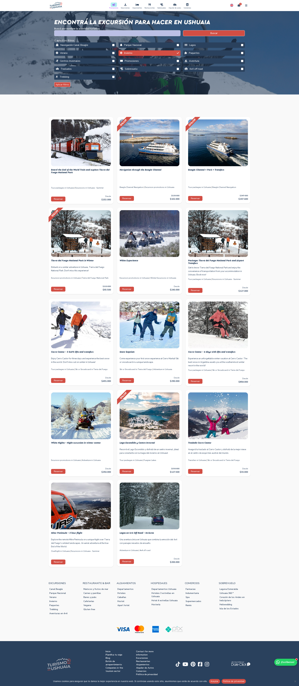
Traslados (66, 69)
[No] (295, 681)
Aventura (193, 61)
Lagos (192, 45)
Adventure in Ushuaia (162, 369)
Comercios (187, 8)
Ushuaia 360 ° (227, 593)
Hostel (120, 601)
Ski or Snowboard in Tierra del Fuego (91, 369)
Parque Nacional (132, 45)
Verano (63, 53)
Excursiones (125, 8)
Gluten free (89, 609)
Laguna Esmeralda (229, 589)
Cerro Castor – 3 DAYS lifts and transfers (72, 352)
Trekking (64, 77)
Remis (189, 605)
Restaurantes (150, 8)
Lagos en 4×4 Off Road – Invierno (137, 533)
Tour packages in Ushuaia (62, 188)
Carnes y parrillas (92, 593)
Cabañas (121, 597)
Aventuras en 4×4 (58, 613)
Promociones (113, 8)
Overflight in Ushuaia (60, 551)
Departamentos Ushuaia (164, 589)
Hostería (156, 604)
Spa (188, 597)
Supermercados (193, 601)
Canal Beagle (56, 589)
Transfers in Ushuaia (197, 460)
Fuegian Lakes (150, 460)
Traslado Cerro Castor (199, 443)
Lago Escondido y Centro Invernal (137, 443)
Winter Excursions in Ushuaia (163, 278)
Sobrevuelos (161, 8)
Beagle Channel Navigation (131, 187)
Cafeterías (88, 601)
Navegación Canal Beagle (74, 45)
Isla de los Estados (229, 608)
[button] (231, 5)
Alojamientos (137, 8)
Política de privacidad (147, 674)
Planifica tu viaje (114, 654)
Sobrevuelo (131, 69)
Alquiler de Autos (145, 667)
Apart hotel (123, 605)
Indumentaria (192, 593)
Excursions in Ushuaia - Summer (89, 188)
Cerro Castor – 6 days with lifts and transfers (211, 352)
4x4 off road (196, 69)
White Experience (129, 261)
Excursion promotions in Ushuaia (159, 187)
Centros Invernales (69, 61)
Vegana (87, 605)
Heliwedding (226, 604)
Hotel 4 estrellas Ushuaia (165, 600)
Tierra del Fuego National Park (95, 278)
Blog (108, 658)
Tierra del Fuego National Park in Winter (72, 261)
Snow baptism (127, 352)
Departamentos (125, 589)
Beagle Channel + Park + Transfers (206, 170)
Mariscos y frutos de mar (95, 589)
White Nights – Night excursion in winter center (76, 443)
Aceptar (214, 681)
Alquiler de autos (174, 8)
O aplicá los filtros (64, 40)
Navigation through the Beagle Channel (140, 170)
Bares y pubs (89, 597)
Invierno (127, 53)
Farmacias (191, 589)
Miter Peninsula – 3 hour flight (66, 533)
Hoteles (121, 593)
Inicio (108, 651)
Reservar (58, 199)
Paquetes (193, 53)
